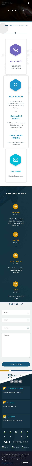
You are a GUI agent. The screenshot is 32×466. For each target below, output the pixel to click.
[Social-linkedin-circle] (20, 381)
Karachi (5, 392)
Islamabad (11, 392)
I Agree (25, 463)
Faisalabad (18, 392)
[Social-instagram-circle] (16, 381)
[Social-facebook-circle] (12, 381)
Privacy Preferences (7, 463)
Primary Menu (28, 3)
